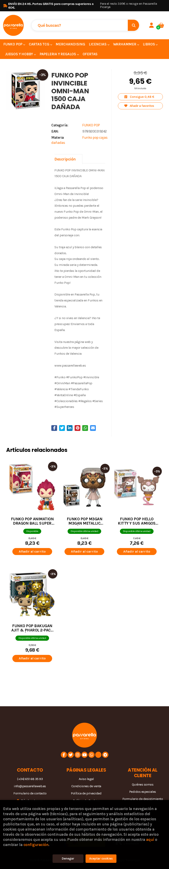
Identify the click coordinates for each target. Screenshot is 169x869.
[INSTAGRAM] (78, 755)
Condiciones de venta (86, 786)
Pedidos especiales (142, 792)
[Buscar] (133, 25)
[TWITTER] (71, 755)
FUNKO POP (91, 125)
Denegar (68, 858)
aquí (150, 839)
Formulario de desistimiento (142, 799)
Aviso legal (86, 779)
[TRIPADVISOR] (98, 755)
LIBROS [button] (149, 44)
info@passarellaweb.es (30, 786)
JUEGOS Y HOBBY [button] (19, 54)
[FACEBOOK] (64, 755)
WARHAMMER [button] (125, 44)
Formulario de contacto (29, 793)
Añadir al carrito (32, 551)
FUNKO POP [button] (13, 44)
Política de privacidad (86, 793)
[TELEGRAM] (105, 755)
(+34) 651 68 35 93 (30, 779)
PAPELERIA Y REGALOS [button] (58, 54)
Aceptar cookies (101, 858)
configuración (36, 844)
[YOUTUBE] (84, 755)
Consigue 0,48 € (141, 97)
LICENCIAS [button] (98, 44)
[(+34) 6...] (91, 755)
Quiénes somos (143, 784)
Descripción (65, 159)
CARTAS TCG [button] (39, 44)
